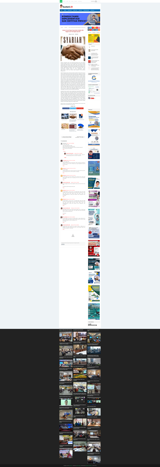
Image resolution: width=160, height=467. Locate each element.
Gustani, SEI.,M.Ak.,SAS (69, 153)
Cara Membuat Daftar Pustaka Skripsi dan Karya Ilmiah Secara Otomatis (94, 54)
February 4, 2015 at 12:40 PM (70, 199)
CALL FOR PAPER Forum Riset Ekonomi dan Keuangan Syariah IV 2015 (72, 130)
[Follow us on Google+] (93, 28)
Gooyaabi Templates (89, 465)
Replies (65, 151)
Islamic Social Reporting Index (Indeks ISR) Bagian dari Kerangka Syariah (72, 120)
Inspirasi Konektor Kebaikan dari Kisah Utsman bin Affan (66, 137)
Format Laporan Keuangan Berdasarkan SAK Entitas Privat (94, 58)
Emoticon (63, 244)
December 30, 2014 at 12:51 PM (70, 168)
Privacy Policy (80, 1)
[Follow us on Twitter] (91, 28)
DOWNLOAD (92, 10)
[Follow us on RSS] (95, 28)
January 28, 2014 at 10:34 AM (71, 160)
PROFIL (65, 10)
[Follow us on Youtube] (97, 28)
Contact (67, 1)
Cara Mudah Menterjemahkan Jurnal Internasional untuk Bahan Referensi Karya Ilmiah (95, 69)
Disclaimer (75, 1)
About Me (64, 1)
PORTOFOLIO (70, 10)
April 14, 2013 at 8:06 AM (70, 143)
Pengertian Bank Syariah (80, 119)
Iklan (69, 1)
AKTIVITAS (80, 10)
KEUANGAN (76, 34)
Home (61, 1)
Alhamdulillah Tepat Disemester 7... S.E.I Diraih (79, 137)
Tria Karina (64, 160)
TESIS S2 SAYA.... (93, 46)
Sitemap (72, 1)
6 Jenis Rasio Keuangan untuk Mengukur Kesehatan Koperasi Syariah (95, 61)
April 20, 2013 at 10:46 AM (78, 153)
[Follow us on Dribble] (99, 28)
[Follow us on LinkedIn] (97, 30)
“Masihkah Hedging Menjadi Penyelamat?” (80, 130)
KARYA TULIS (75, 10)
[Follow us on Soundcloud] (99, 30)
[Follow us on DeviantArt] (89, 30)
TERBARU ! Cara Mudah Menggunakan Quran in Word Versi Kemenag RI (95, 65)
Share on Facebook (66, 108)
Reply (63, 149)
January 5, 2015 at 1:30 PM (75, 182)
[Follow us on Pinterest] (91, 30)
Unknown (64, 168)
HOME (61, 10)
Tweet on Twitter (74, 108)
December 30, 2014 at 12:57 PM (70, 175)
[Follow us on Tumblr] (95, 30)
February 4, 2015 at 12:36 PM (70, 190)
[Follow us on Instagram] (93, 30)
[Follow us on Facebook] (89, 28)
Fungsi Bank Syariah (64, 119)
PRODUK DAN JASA (86, 10)
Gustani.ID (70, 465)
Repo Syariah (63, 129)
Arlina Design (78, 465)
